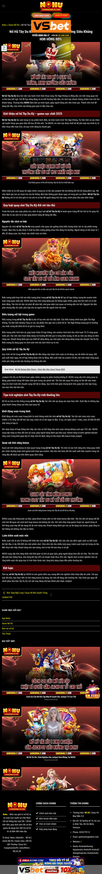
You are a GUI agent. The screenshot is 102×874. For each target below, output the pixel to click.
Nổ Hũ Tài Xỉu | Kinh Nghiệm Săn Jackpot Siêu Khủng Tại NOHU (51, 741)
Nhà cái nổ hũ (8, 628)
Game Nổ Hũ (13, 25)
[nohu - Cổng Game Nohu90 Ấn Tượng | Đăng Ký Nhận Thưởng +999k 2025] (51, 6)
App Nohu (6, 618)
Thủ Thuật (6, 633)
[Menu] (3, 6)
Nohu (4, 25)
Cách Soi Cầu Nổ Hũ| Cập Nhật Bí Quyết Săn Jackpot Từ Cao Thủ (51, 681)
